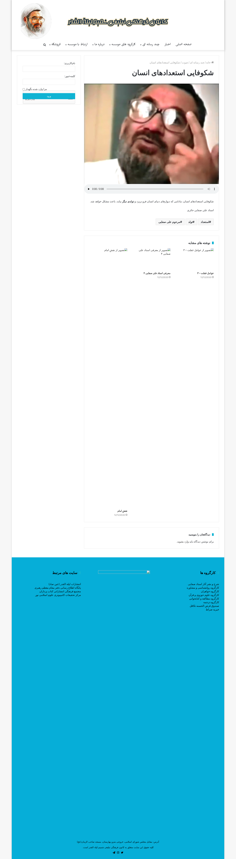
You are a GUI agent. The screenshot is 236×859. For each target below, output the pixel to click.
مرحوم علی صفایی (169, 222)
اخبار (168, 45)
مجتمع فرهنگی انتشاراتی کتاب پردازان (60, 591)
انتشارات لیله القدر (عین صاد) (65, 584)
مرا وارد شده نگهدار (36, 89)
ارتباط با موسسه (78, 45)
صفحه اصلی (184, 45)
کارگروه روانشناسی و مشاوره (203, 587)
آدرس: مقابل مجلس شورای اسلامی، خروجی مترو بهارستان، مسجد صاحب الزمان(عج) (118, 841)
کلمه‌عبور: (69, 76)
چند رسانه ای (151, 45)
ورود (49, 96)
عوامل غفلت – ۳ (205, 273)
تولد (190, 222)
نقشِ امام (122, 510)
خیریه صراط (212, 609)
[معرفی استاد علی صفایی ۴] (152, 259)
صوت (185, 62)
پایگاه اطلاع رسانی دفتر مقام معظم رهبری (58, 587)
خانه (208, 62)
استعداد (205, 222)
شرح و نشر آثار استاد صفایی (203, 584)
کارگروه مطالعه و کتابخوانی (204, 598)
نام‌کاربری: (69, 63)
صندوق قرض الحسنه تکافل (204, 605)
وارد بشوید (183, 541)
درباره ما (100, 45)
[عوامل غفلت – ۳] (195, 259)
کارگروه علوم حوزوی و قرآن (204, 595)
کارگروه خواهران (210, 591)
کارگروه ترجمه (211, 602)
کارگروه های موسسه (123, 45)
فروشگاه (56, 45)
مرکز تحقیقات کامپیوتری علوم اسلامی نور (58, 595)
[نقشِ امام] (108, 377)
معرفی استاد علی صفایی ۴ (157, 273)
